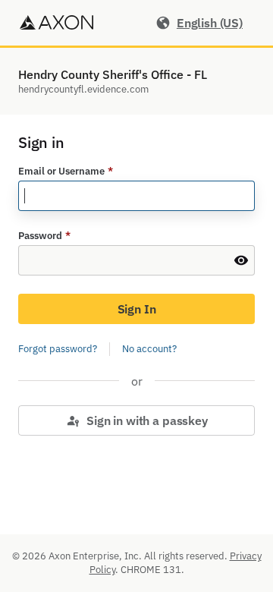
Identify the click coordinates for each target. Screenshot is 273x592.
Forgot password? (57, 348)
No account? (149, 348)
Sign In (137, 308)
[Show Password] (241, 260)
